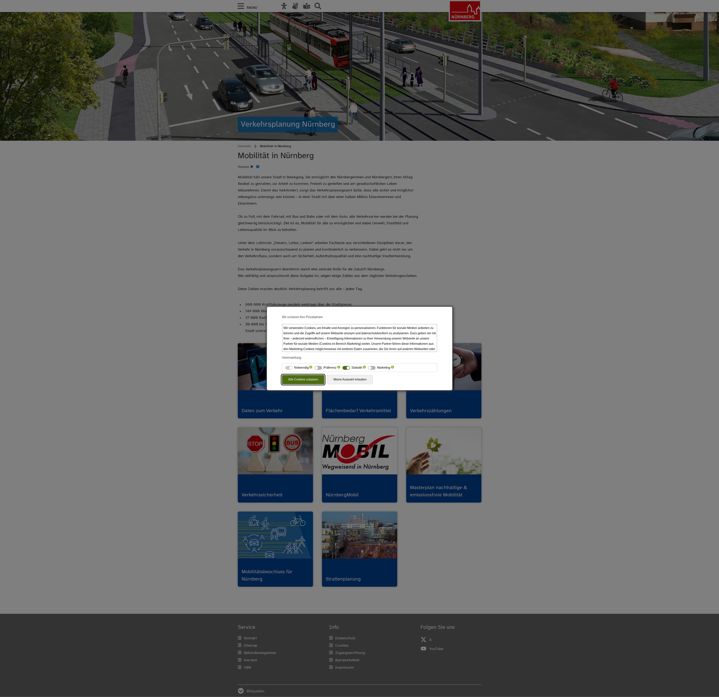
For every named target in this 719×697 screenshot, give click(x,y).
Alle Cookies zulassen (303, 379)
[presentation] (310, 367)
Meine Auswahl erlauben (350, 379)
